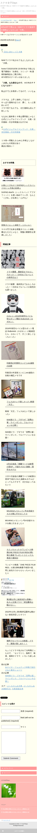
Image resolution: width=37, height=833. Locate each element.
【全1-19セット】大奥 (12, 52)
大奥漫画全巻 (17, 689)
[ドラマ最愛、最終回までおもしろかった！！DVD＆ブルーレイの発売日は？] (13, 267)
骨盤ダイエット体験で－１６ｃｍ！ (16, 225)
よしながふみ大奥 (14, 686)
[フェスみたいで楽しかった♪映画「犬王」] (13, 397)
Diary (18, 40)
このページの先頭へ (19, 831)
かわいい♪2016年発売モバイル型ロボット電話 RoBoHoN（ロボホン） (20, 319)
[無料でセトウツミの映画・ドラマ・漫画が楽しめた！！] (13, 636)
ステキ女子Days (8, 2)
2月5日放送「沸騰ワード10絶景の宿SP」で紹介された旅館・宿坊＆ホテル (20, 467)
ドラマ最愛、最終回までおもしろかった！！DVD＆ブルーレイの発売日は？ (20, 274)
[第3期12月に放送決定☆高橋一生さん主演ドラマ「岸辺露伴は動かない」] (13, 595)
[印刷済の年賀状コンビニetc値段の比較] (13, 358)
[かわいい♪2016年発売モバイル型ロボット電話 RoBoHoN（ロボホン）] (12, 311)
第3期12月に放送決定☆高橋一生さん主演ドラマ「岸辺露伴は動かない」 (20, 602)
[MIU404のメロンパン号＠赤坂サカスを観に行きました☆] (13, 506)
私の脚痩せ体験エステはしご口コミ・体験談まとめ (16, 809)
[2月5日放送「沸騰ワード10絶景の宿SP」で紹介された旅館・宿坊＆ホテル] (13, 459)
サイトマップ (6, 820)
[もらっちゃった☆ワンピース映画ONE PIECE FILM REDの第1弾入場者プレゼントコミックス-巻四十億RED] (13, 545)
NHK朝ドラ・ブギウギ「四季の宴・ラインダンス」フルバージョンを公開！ (20, 422)
